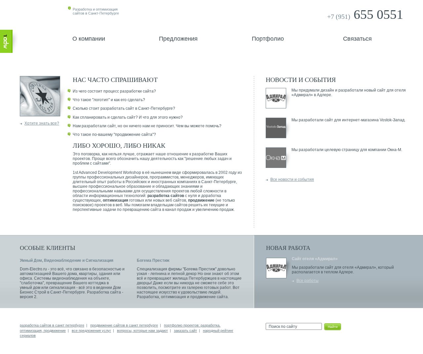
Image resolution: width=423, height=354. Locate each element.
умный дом (30, 287)
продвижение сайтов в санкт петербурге (124, 325)
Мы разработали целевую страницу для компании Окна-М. (346, 149)
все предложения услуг (91, 331)
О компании (88, 38)
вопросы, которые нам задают (142, 331)
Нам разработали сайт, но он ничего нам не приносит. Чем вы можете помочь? (147, 126)
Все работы (307, 280)
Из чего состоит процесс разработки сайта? (114, 91)
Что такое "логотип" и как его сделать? (109, 100)
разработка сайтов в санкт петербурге (52, 325)
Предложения (178, 38)
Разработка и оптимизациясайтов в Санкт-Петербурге (96, 11)
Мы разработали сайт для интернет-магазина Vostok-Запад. (348, 120)
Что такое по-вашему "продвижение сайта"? (114, 134)
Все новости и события (292, 179)
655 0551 (365, 14)
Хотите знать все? (41, 123)
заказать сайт (185, 331)
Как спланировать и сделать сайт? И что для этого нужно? (128, 117)
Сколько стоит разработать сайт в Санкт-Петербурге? (124, 108)
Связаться (357, 38)
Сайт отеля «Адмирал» (315, 258)
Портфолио (268, 38)
